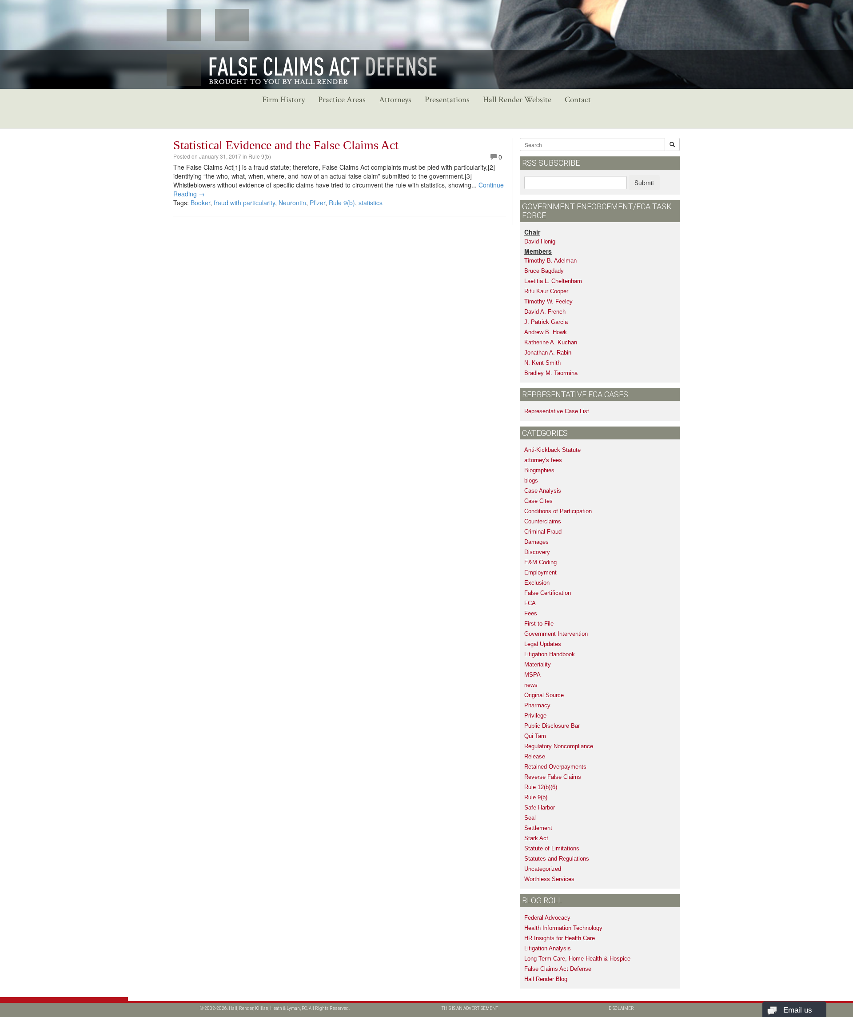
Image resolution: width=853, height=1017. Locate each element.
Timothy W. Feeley (548, 301)
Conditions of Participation (558, 511)
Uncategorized (542, 868)
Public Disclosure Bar (552, 725)
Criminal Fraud (543, 531)
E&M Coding (540, 562)
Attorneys (395, 99)
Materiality (537, 664)
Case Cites (538, 501)
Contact (578, 99)
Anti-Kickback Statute (552, 450)
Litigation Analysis (547, 948)
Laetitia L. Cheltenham (553, 281)
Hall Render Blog (545, 979)
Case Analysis (542, 490)
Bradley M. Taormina (551, 373)
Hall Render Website (517, 99)
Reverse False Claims (552, 777)
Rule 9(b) (259, 156)
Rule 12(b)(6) (540, 787)
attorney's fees (543, 460)
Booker (200, 202)
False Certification (547, 593)
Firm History (283, 99)
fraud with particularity (244, 202)
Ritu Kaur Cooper (546, 291)
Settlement (538, 828)
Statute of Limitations (551, 848)
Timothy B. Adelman (550, 260)
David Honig (539, 241)
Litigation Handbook (549, 654)
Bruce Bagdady (544, 270)
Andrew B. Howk (545, 332)
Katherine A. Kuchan (550, 342)
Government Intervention (556, 633)
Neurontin (292, 202)
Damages (536, 541)
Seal (530, 817)
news (531, 685)
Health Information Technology (563, 928)
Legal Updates (542, 644)
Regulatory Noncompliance (558, 746)
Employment (540, 572)
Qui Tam (535, 736)
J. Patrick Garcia (546, 322)
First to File (539, 623)
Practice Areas (342, 99)
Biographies (539, 470)
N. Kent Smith (542, 362)
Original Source (544, 695)
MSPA (532, 674)
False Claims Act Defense (557, 968)
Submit (644, 182)
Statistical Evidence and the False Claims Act (286, 145)
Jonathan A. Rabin (547, 352)
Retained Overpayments (555, 766)
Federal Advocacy (547, 917)
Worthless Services (549, 879)
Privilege (535, 715)
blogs (531, 480)
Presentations (447, 99)
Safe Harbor (539, 807)
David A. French (545, 311)
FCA (530, 603)
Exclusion (537, 582)
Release (534, 756)
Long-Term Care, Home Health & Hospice (577, 958)
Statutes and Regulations (556, 858)
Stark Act (536, 838)
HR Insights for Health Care (559, 938)
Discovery (537, 552)
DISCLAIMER (621, 1008)
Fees (530, 613)
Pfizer (317, 202)
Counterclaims (542, 521)
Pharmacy (537, 705)
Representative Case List (556, 411)
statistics (371, 202)
